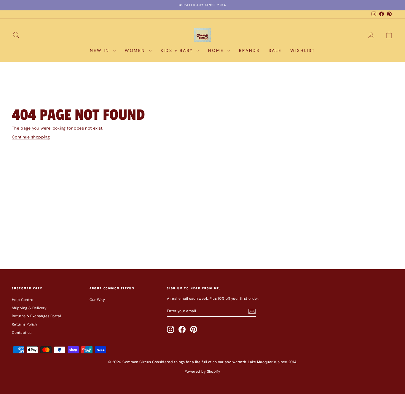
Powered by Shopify (202, 371)
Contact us (22, 332)
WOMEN (136, 50)
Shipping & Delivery (29, 308)
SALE (275, 50)
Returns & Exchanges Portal (36, 316)
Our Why (97, 299)
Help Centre (23, 299)
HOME (217, 50)
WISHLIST (302, 50)
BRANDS (249, 50)
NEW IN (100, 50)
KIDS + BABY (178, 50)
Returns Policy (24, 324)
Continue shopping (31, 137)
